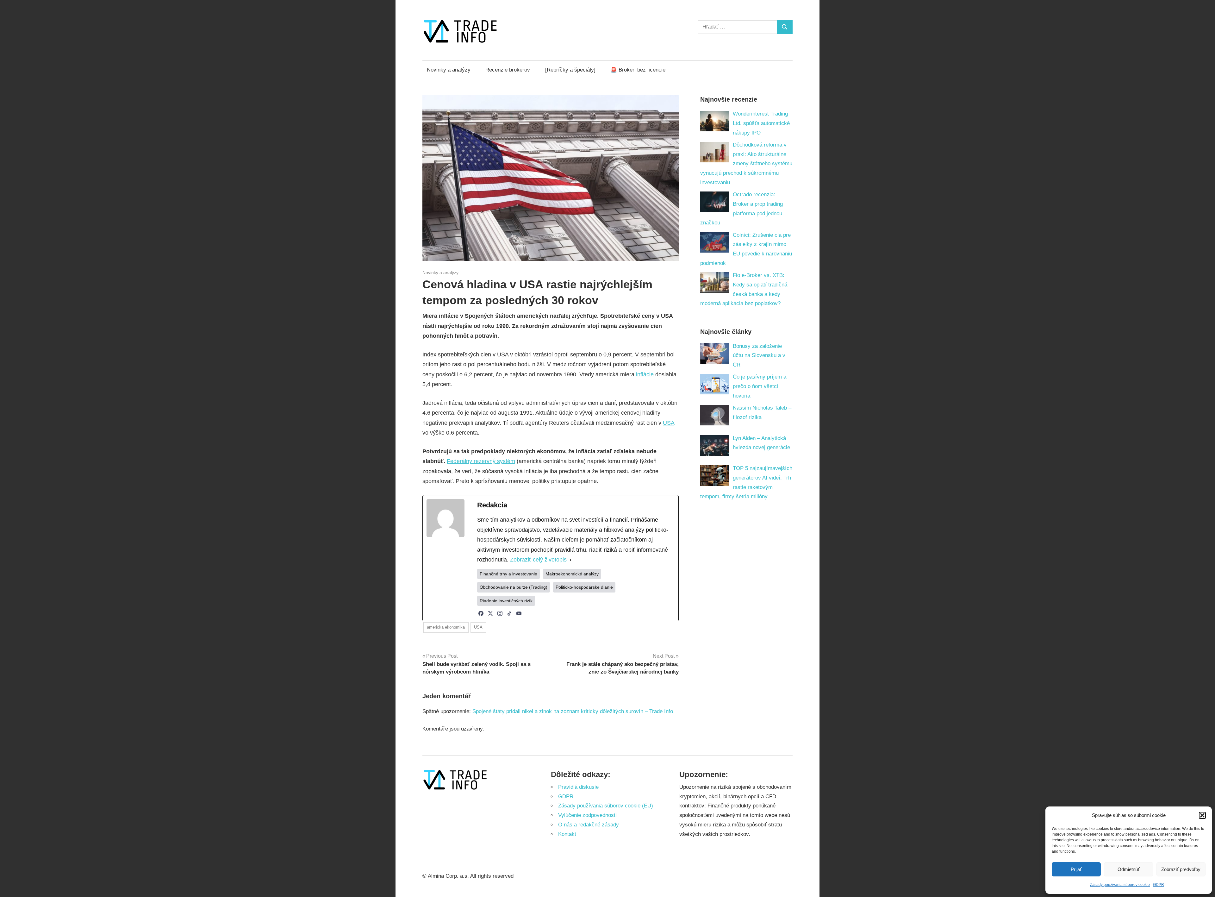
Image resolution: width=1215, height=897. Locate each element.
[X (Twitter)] (490, 613)
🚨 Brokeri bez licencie (637, 70)
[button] (1202, 815)
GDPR (1158, 884)
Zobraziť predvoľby (1180, 869)
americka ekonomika (446, 627)
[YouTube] (519, 613)
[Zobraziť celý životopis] (570, 560)
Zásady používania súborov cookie (1120, 884)
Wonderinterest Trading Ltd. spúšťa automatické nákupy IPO (761, 123)
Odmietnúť (1129, 869)
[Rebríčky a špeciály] (570, 70)
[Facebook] (481, 613)
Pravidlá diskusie (578, 787)
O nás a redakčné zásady (588, 825)
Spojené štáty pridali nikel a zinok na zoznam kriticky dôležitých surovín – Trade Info (572, 711)
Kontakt (567, 834)
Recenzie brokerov (507, 70)
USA (668, 423)
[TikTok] (509, 613)
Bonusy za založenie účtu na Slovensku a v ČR (759, 355)
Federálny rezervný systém (481, 461)
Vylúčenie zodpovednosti (587, 815)
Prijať (1076, 869)
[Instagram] (500, 613)
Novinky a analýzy (448, 70)
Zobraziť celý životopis (538, 559)
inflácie (645, 374)
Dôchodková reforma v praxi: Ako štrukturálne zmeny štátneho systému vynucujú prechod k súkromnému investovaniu (746, 163)
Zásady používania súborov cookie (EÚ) (605, 806)
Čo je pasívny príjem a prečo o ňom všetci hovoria (759, 386)
